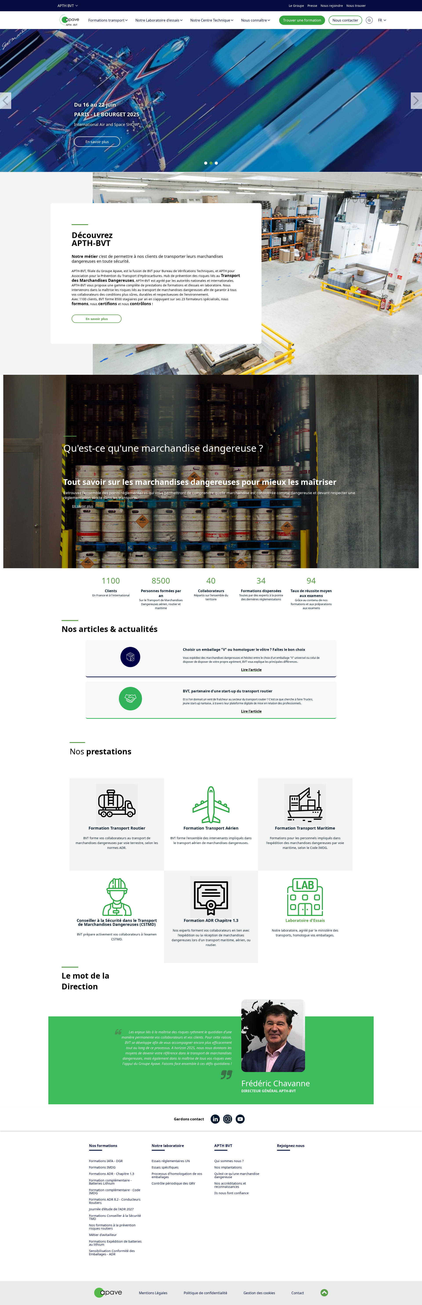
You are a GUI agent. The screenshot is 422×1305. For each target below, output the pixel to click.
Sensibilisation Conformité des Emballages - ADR (112, 1252)
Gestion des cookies (259, 1292)
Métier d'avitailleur (103, 1235)
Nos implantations (228, 1167)
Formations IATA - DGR (106, 1161)
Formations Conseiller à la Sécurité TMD (115, 1217)
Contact (297, 1292)
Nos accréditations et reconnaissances (230, 1185)
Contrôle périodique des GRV (173, 1183)
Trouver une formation (302, 20)
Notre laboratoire (168, 1146)
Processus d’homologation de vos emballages (177, 1175)
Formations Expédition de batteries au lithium (115, 1243)
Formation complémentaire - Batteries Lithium (110, 1181)
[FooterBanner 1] (108, 1296)
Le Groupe (296, 6)
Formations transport (106, 20)
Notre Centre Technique (210, 20)
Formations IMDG (102, 1167)
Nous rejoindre (332, 6)
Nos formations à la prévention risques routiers (112, 1226)
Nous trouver (356, 6)
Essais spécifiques (165, 1167)
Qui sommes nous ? (229, 1161)
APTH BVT (66, 5)
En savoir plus (97, 319)
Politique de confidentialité (205, 1292)
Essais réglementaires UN (171, 1161)
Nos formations (103, 1146)
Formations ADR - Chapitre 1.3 (111, 1174)
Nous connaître (254, 20)
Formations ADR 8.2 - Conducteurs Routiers (114, 1201)
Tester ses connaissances (106, 141)
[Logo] (69, 25)
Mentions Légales (153, 1292)
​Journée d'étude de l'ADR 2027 (111, 1209)
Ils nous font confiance (231, 1193)
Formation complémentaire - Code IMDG (114, 1191)
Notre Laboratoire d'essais (157, 20)
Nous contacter (345, 20)
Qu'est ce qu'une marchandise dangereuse (236, 1175)
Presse (312, 6)
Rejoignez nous (290, 1146)
